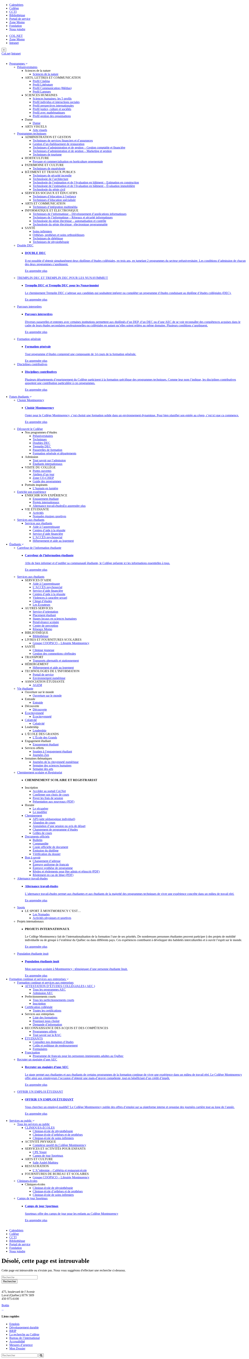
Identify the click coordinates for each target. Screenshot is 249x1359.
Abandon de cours (44, 822)
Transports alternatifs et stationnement (56, 660)
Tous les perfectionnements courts (53, 1000)
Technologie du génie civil (49, 189)
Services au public (20, 1120)
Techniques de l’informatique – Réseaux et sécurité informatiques (73, 217)
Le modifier (40, 812)
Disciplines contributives (32, 364)
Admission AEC (43, 993)
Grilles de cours (42, 833)
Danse (36, 123)
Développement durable (24, 1327)
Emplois (14, 1324)
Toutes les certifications (47, 1010)
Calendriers (16, 4)
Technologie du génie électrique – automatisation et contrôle (69, 221)
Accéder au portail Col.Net (49, 791)
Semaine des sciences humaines (52, 765)
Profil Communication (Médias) (52, 88)
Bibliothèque (17, 15)
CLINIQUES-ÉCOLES (40, 1127)
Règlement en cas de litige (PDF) (53, 875)
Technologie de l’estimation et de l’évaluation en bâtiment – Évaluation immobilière (84, 186)
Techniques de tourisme (47, 154)
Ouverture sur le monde (47, 695)
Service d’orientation (45, 611)
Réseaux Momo (42, 629)
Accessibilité (17, 1341)
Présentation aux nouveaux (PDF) (53, 801)
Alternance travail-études (48, 505)
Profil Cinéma (41, 81)
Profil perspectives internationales (53, 105)
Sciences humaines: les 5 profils (52, 98)
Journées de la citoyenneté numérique (56, 762)
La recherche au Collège (24, 1334)
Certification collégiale (39, 1007)
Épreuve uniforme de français (51, 864)
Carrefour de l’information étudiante (39, 547)
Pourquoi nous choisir (46, 1021)
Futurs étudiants (19, 396)
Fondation (15, 25)
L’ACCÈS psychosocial (47, 537)
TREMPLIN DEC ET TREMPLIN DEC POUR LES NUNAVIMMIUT (62, 277)
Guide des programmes (47, 481)
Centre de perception (45, 625)
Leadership (39, 730)
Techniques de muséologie (49, 168)
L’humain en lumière (45, 488)
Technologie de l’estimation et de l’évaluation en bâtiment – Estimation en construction (86, 182)
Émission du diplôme (46, 850)
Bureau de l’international (24, 1338)
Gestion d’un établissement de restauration (58, 144)
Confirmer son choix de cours (51, 794)
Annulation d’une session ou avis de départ (59, 826)
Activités (38, 512)
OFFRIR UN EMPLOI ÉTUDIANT (40, 1091)
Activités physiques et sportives (52, 918)
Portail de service (19, 18)
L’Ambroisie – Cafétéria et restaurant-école (60, 1170)
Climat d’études (42, 601)
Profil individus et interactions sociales (56, 102)
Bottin (5, 1305)
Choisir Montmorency (30, 400)
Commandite (40, 843)
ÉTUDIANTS (34, 1038)
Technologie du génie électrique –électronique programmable (70, 224)
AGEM (37, 685)
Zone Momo (17, 22)
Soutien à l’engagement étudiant (52, 751)
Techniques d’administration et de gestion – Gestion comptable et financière (79, 147)
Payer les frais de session (48, 798)
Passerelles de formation (47, 450)
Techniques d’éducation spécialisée (54, 200)
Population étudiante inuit (32, 953)
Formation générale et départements (54, 453)
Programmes (17, 63)
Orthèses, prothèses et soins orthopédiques (58, 235)
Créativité (31, 720)
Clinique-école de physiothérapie (53, 1131)
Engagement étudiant (46, 498)
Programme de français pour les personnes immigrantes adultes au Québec (78, 1056)
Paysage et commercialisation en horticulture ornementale (68, 161)
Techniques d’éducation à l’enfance (54, 196)
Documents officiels (37, 836)
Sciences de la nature (45, 74)
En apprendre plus (36, 270)
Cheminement (33, 815)
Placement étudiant (44, 615)
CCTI (13, 11)
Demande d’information (47, 1024)
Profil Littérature (43, 84)
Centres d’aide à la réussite (49, 530)
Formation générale (29, 339)
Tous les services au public (33, 1124)
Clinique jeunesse (43, 650)
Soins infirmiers (42, 231)
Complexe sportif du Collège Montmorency (59, 1145)
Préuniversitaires (27, 67)
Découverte (40, 709)
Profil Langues (42, 91)
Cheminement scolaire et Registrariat (39, 772)
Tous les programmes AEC (49, 989)
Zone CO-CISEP (43, 477)
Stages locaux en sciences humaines (55, 618)
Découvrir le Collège (30, 429)
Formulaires (40, 1049)
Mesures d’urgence (21, 1345)
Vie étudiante (25, 688)
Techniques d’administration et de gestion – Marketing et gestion (72, 151)
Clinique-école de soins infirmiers (53, 1138)
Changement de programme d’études (55, 829)
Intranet (14, 42)
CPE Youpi (39, 1152)
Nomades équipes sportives (49, 516)
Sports (21, 907)
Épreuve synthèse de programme (53, 868)
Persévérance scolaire (46, 622)
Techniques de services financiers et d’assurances (63, 140)
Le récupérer (40, 808)
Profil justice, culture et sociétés (52, 109)
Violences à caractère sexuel (50, 597)
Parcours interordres (29, 306)
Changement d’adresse (46, 861)
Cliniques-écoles (27, 1180)
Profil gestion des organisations (52, 116)
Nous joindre (17, 29)
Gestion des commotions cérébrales (54, 653)
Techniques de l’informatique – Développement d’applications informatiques (79, 214)
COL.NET (16, 35)
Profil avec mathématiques (49, 112)
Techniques (40, 439)
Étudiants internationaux (47, 463)
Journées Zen (41, 755)
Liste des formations (45, 1017)
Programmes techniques (31, 133)
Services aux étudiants (30, 519)
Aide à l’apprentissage (46, 526)
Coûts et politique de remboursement (55, 1045)
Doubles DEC (41, 443)
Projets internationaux (46, 502)
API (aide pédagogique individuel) (54, 819)
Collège (14, 8)
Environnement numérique (49, 678)
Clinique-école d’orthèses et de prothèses (58, 1134)
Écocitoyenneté (34, 713)
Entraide (38, 702)
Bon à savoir (32, 857)
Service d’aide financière (48, 533)
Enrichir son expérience (31, 491)
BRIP (12, 1331)
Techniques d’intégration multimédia (55, 207)
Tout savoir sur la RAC (47, 1035)
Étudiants (15, 544)
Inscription (39, 1003)
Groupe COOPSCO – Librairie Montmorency (61, 643)
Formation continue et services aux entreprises (38, 979)
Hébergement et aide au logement (53, 540)
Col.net (6, 53)
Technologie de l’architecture (50, 179)
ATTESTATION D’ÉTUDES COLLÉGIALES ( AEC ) (60, 986)
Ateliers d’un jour (43, 474)
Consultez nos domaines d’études (53, 1042)
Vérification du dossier (46, 854)
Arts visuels (40, 130)
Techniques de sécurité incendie (52, 175)
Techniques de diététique (48, 238)
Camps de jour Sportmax (48, 1155)
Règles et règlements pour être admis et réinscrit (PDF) (66, 871)
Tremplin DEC (42, 446)
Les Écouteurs (41, 604)
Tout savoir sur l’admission (49, 460)
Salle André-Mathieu (45, 1162)
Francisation (32, 1052)
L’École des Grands (45, 737)
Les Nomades (41, 914)
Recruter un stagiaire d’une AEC (37, 1059)
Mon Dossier (17, 1348)
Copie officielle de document (50, 847)
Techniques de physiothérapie (51, 242)
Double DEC (25, 245)
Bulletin (37, 840)
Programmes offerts (45, 1031)
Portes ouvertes (42, 470)
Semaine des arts (43, 769)
